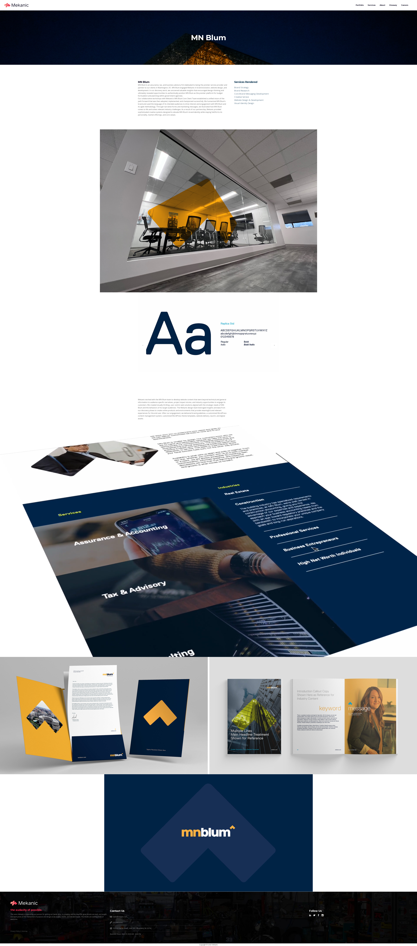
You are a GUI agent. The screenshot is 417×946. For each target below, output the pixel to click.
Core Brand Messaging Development (251, 93)
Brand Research (241, 90)
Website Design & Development (249, 100)
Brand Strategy (241, 87)
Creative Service (241, 96)
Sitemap (24, 931)
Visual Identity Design (244, 103)
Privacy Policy (15, 931)
